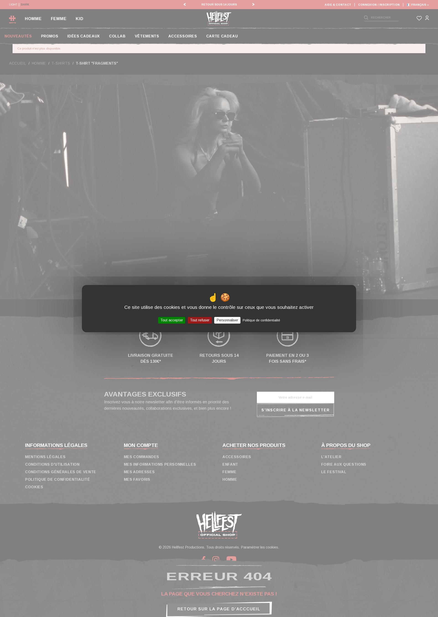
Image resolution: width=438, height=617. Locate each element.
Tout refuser (199, 320)
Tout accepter (171, 320)
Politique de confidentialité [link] (261, 320)
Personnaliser (227, 320)
